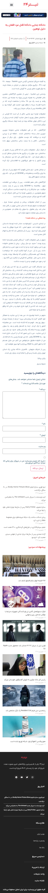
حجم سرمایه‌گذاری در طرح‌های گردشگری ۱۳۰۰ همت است (24, 527)
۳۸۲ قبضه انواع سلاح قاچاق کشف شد (31, 580)
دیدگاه (42, 390)
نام (43, 424)
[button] (11, 5)
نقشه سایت (39, 880)
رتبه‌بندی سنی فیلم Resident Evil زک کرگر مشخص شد (25, 710)
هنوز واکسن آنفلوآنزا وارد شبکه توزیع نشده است (27, 741)
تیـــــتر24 (30, 4)
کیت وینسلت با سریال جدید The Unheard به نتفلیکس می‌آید (25, 806)
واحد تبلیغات (39, 874)
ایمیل (42, 435)
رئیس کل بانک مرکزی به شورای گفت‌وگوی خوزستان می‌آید (24, 680)
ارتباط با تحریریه (38, 867)
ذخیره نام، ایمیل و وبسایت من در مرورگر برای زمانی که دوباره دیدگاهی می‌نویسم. (24, 462)
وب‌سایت (42, 447)
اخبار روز (32, 43)
